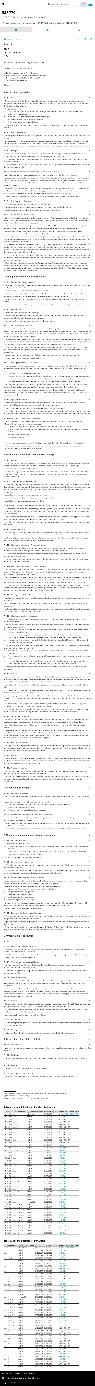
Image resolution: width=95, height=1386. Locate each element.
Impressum (18, 1373)
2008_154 (62, 1155)
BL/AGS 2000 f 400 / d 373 (68, 1114)
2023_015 (62, 1223)
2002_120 (62, 1145)
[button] (49, 4)
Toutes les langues (14, 39)
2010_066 (62, 1161)
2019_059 (62, 1197)
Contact (32, 1373)
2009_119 (62, 1158)
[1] (32, 293)
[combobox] (47, 22)
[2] (52, 296)
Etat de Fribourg (7, 1373)
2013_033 (62, 1163)
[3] (76, 1076)
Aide (25, 1373)
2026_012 (62, 1233)
